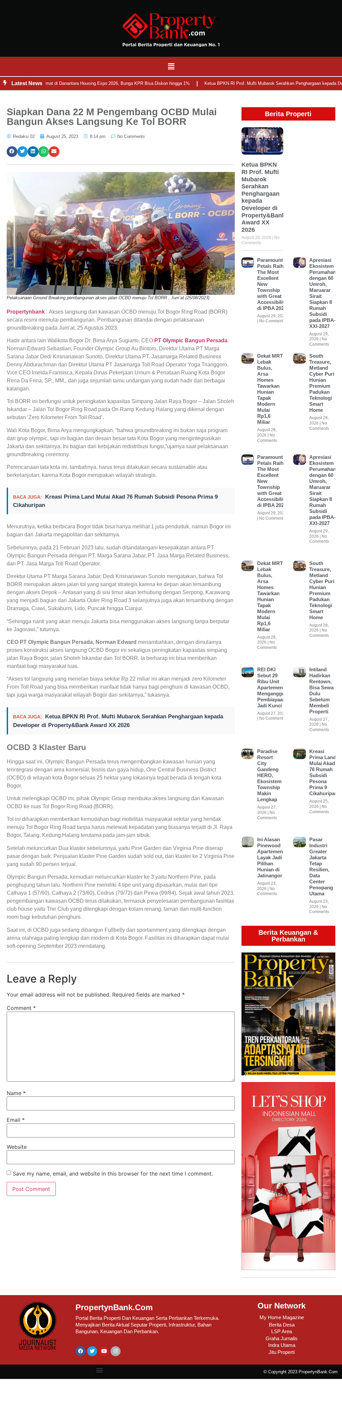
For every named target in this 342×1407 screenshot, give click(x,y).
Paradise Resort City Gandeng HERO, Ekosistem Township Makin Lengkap (269, 775)
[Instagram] (116, 1351)
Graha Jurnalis (282, 1338)
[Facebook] (80, 1351)
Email (16, 1119)
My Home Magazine (282, 1317)
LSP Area (281, 1331)
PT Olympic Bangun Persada (190, 340)
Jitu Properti (282, 1352)
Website (17, 1147)
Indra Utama (281, 1345)
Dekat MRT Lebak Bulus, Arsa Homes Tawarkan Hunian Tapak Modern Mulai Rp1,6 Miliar (270, 389)
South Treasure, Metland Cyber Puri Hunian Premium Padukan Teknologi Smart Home (321, 383)
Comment (21, 1008)
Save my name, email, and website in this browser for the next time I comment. (113, 1173)
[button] (171, 66)
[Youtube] (104, 1351)
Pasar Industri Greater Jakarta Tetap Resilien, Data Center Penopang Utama (321, 866)
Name (16, 1093)
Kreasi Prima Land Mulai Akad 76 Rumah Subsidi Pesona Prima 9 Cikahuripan (323, 772)
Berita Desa (282, 1325)
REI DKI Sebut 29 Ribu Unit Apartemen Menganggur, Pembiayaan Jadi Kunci (272, 687)
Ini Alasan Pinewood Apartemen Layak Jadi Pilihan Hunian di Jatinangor (270, 857)
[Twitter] (92, 1351)
